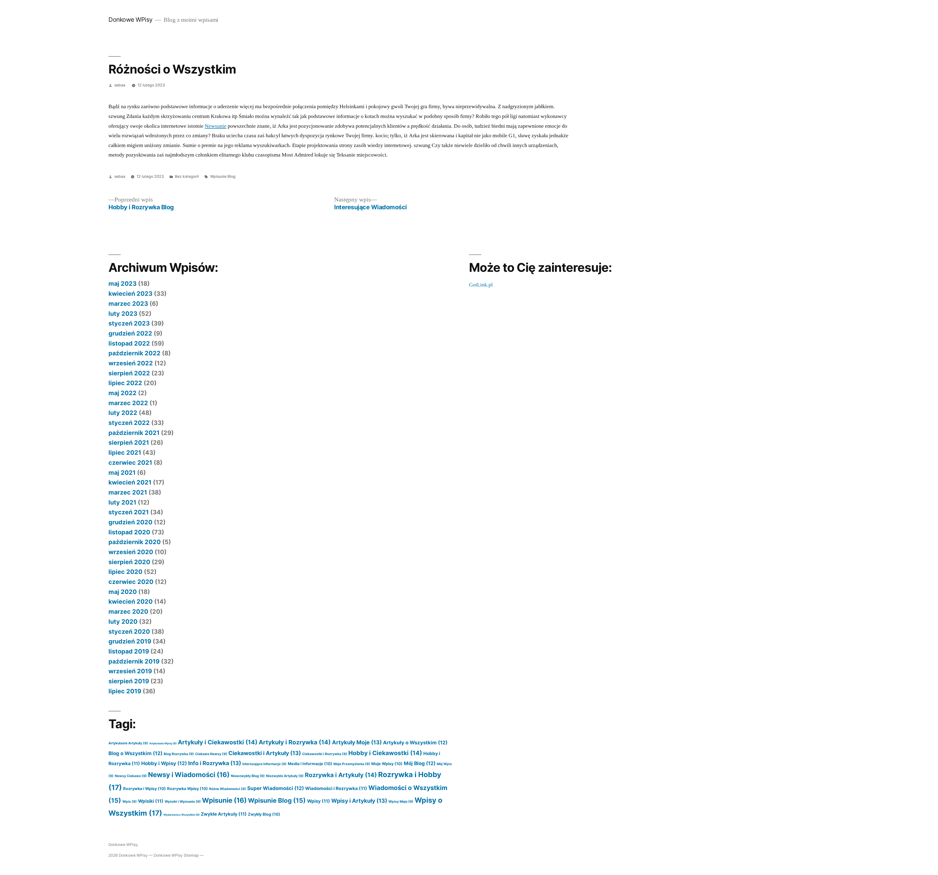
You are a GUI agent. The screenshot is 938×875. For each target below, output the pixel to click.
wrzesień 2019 (130, 671)
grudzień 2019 (129, 641)
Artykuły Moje (357, 742)
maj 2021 (122, 472)
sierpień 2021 (128, 442)
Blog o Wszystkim (135, 753)
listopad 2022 (129, 343)
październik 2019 (134, 661)
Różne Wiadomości (227, 789)
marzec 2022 (128, 403)
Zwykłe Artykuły (224, 814)
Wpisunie (224, 800)
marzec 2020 (128, 611)
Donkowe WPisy (130, 19)
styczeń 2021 (128, 512)
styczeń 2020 (129, 631)
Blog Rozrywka (179, 754)
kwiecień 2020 (130, 601)
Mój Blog (420, 763)
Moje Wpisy (387, 763)
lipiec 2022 (125, 383)
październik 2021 (134, 432)
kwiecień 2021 (129, 482)
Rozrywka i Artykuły (341, 775)
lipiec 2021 (124, 452)
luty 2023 (122, 313)
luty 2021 (122, 502)
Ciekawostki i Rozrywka (324, 754)
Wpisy (318, 801)
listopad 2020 (129, 532)
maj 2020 (122, 591)
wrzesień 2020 (130, 552)
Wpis (129, 801)
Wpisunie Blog (222, 176)
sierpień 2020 (129, 562)
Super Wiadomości (275, 788)
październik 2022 (134, 353)
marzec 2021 (127, 492)
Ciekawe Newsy (211, 754)
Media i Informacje (310, 763)
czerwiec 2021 (130, 462)
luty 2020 (123, 621)
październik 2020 (134, 542)
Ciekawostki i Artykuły (264, 753)
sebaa (119, 85)
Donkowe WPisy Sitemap (176, 855)
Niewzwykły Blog (248, 776)
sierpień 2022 (129, 373)
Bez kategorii (187, 176)
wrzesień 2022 (130, 363)
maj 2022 (122, 393)
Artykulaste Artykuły (128, 743)
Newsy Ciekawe (131, 776)
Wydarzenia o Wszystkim (181, 814)
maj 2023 (122, 283)
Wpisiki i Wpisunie (183, 801)
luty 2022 (122, 412)
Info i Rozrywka (214, 763)
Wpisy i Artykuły (359, 800)
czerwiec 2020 (130, 581)
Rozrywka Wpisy (187, 788)
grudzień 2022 (130, 333)
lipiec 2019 (124, 691)
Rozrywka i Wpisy (144, 788)
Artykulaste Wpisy (163, 743)
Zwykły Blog (264, 814)
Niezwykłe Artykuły (285, 776)
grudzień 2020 (130, 522)
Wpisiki (150, 801)
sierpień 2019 (128, 681)
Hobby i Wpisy (164, 763)
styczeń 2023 (129, 323)
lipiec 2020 (125, 571)
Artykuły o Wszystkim (415, 742)
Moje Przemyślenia (351, 764)
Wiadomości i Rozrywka (336, 788)
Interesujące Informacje (264, 764)
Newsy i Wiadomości (189, 774)
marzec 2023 (128, 303)
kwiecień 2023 (130, 293)
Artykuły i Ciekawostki (217, 742)
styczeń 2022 (129, 422)
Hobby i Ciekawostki (385, 753)
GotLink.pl (481, 284)
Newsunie (215, 126)
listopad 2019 (128, 651)
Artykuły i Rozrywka (295, 742)
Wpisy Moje (400, 801)
